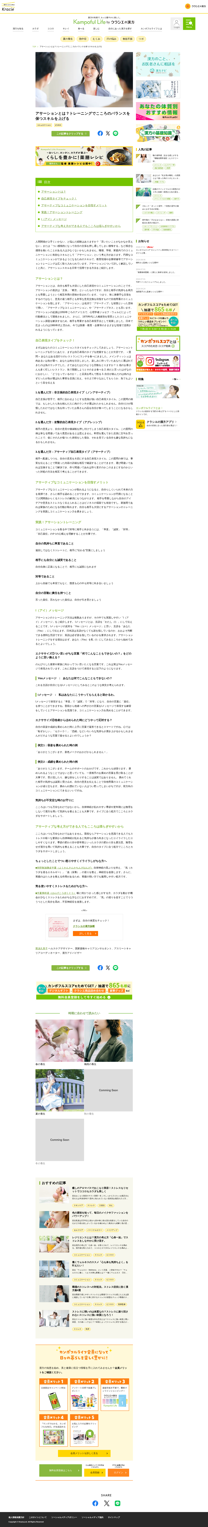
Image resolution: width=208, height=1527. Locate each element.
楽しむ (96, 28)
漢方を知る (18, 28)
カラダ (35, 28)
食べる (81, 28)
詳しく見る (85, 933)
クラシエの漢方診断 (84, 926)
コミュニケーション (82, 1255)
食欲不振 (127, 39)
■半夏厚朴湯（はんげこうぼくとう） (55, 893)
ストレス (91, 1205)
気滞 (87, 1329)
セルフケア (78, 1230)
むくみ (96, 39)
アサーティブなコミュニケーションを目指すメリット (74, 205)
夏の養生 (68, 39)
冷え (111, 1205)
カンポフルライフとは (151, 28)
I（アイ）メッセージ (54, 219)
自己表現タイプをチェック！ (59, 198)
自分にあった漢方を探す (120, 28)
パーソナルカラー (94, 1230)
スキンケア (78, 1205)
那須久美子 (41, 948)
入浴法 (102, 1205)
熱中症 (82, 39)
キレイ (66, 28)
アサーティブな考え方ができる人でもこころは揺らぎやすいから (81, 226)
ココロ (51, 28)
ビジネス (110, 1255)
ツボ (141, 39)
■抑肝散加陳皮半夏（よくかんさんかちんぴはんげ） (64, 868)
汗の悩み (111, 39)
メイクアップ (111, 1230)
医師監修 (121, 1304)
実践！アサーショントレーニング (61, 212)
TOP (34, 47)
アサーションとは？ (53, 191)
